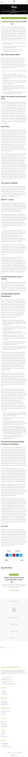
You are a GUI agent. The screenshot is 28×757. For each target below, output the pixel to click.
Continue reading (14, 590)
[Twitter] (10, 555)
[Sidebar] (2, 229)
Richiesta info (4, 736)
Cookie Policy (4, 726)
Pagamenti (3, 723)
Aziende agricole (4, 702)
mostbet (9, 550)
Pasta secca (3, 712)
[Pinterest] (14, 555)
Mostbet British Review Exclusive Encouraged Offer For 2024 (14, 579)
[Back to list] (14, 560)
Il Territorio (3, 692)
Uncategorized (14, 574)
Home (13, 9)
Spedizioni (3, 721)
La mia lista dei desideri (6, 746)
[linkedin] (17, 555)
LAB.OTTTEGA (4, 694)
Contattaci (3, 733)
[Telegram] (20, 555)
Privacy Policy (4, 724)
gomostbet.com (23, 247)
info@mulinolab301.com (11, 683)
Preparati (3, 714)
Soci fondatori (4, 701)
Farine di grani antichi (6, 711)
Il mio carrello (4, 745)
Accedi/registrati (5, 743)
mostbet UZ (17, 550)
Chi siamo (3, 690)
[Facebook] (7, 555)
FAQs (2, 734)
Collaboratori (4, 704)
